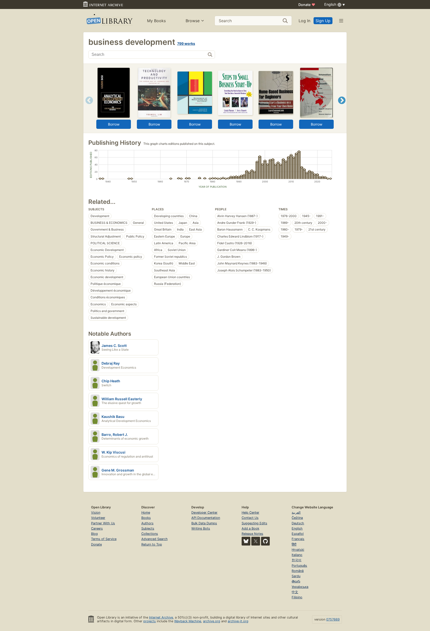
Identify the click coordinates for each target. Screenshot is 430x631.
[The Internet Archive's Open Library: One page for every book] (109, 20)
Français (298, 539)
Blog (94, 534)
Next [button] (341, 106)
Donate (306, 4)
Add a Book (250, 528)
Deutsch (298, 523)
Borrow (113, 124)
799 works (186, 43)
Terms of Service (103, 539)
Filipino (297, 597)
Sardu (296, 576)
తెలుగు (296, 581)
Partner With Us (103, 523)
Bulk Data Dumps (204, 523)
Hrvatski (298, 550)
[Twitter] (255, 541)
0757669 (333, 619)
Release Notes (252, 534)
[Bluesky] (246, 541)
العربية (296, 512)
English (297, 528)
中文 (295, 592)
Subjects (147, 528)
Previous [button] (87, 106)
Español (298, 534)
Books (146, 518)
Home (145, 512)
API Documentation (205, 518)
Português (299, 565)
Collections (149, 534)
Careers (97, 528)
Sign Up (323, 20)
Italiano (297, 555)
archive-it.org (238, 621)
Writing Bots (200, 528)
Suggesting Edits (254, 523)
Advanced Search (154, 539)
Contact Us (250, 518)
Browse (193, 20)
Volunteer (98, 518)
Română (298, 571)
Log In (304, 20)
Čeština (297, 518)
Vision (95, 512)
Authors (147, 523)
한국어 (296, 560)
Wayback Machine (187, 621)
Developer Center (204, 512)
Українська (300, 587)
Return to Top (151, 544)
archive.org (211, 621)
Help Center (250, 512)
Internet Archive (161, 617)
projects (149, 621)
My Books (156, 20)
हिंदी (294, 544)
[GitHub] (265, 541)
